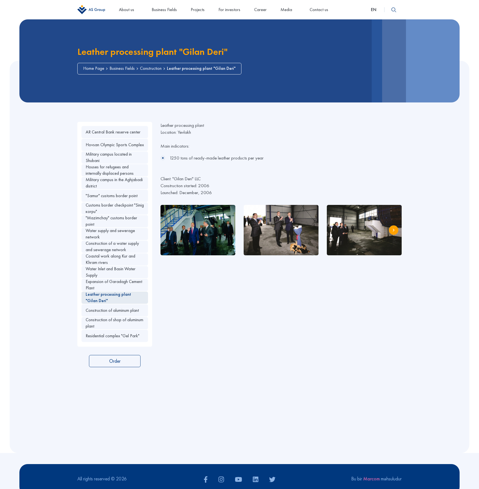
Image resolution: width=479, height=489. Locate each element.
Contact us (319, 9)
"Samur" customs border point (111, 196)
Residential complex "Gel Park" (112, 336)
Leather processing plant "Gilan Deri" (108, 297)
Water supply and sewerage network (110, 234)
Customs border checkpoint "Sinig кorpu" (115, 208)
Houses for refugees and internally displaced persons (110, 170)
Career (260, 9)
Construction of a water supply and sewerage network (112, 247)
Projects (198, 9)
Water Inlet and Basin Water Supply (111, 272)
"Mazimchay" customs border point (111, 221)
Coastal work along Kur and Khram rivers (110, 259)
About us (126, 9)
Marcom (371, 478)
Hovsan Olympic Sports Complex (115, 145)
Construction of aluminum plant (112, 310)
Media (286, 9)
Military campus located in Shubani (109, 157)
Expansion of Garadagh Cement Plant (114, 285)
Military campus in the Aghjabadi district (114, 183)
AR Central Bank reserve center (113, 132)
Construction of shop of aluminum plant (114, 323)
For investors (229, 9)
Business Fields (164, 9)
